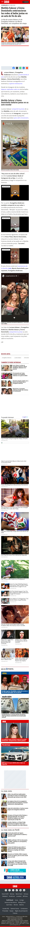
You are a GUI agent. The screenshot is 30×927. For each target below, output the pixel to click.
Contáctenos (24, 908)
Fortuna (26, 894)
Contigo (21, 900)
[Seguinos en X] (13, 890)
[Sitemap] (24, 890)
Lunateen (18, 896)
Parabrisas (12, 896)
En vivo (26, 2)
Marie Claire (19, 894)
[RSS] (20, 890)
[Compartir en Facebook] (14, 68)
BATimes (25, 896)
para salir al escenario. (21, 118)
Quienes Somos (15, 908)
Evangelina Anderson (6, 357)
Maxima (21, 905)
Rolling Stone (21, 902)
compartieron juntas (15, 332)
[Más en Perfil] (10, 669)
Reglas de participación (21, 911)
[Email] (27, 68)
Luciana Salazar (17, 357)
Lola (9, 268)
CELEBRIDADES (4, 5)
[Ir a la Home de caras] (6, 2)
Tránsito (15, 913)
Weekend (4, 896)
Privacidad (5, 911)
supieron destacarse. (16, 83)
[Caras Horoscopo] (15, 878)
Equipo (11, 911)
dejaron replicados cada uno (10, 89)
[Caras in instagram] (6, 890)
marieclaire (15, 697)
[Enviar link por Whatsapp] (20, 68)
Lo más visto (6, 791)
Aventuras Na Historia (11, 902)
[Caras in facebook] (9, 890)
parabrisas (15, 745)
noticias (15, 673)
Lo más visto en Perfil (10, 830)
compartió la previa (18, 109)
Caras (16, 900)
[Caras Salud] (15, 872)
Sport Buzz (9, 905)
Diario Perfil (5, 894)
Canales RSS (5, 908)
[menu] (2, 2)
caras (15, 722)
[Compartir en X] (17, 68)
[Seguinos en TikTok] (17, 890)
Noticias (12, 894)
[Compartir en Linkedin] (24, 68)
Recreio (16, 905)
